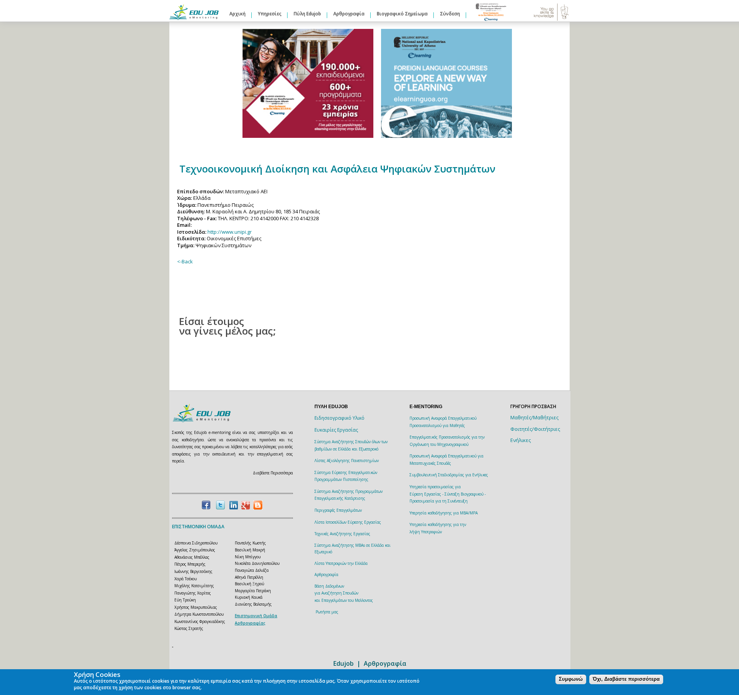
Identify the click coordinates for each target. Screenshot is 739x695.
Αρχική (237, 13)
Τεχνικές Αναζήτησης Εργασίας (342, 533)
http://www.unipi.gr (229, 231)
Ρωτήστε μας (326, 612)
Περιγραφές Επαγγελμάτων (338, 510)
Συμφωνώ (571, 679)
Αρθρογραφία (348, 13)
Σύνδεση (450, 13)
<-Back (185, 261)
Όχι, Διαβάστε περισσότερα (626, 679)
